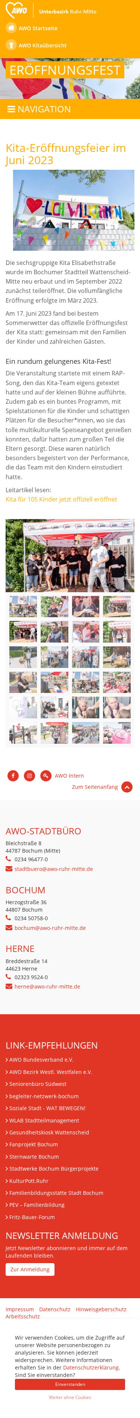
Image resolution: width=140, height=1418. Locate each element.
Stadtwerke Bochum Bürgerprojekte (54, 1168)
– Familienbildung (37, 1204)
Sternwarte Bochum (34, 1156)
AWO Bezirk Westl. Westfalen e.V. (50, 1071)
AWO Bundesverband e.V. (41, 1059)
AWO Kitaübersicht (43, 45)
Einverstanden (70, 1384)
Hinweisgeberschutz (101, 1309)
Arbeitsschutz (23, 1316)
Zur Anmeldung (30, 1269)
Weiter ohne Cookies (70, 1397)
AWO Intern (68, 775)
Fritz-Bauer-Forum (32, 1217)
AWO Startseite (38, 28)
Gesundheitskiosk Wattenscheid (49, 1132)
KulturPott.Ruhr (29, 1180)
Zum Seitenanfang (95, 786)
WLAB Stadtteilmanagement (44, 1120)
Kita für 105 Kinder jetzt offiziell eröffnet (61, 499)
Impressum (20, 1309)
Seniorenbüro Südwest (37, 1083)
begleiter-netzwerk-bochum (44, 1096)
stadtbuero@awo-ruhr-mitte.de (54, 868)
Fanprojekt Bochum (33, 1144)
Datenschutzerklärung (91, 1367)
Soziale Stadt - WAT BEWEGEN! (47, 1108)
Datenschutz (55, 1309)
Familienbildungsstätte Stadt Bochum (56, 1192)
